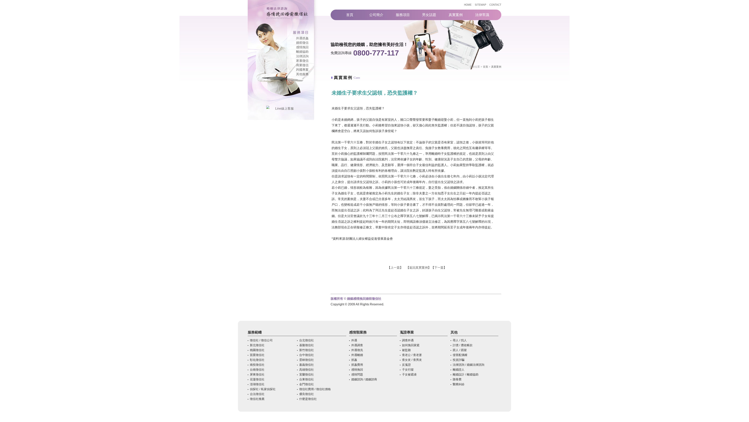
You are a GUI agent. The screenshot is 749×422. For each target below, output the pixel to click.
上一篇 (395, 267)
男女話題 (429, 15)
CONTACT (495, 4)
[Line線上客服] (283, 108)
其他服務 (302, 74)
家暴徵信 (302, 60)
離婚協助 (302, 51)
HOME (468, 4)
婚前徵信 (302, 42)
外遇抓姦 (302, 38)
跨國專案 (302, 69)
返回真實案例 (418, 267)
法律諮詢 (302, 56)
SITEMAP (480, 4)
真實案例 (456, 15)
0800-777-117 (376, 53)
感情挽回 (302, 47)
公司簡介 (376, 15)
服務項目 (403, 15)
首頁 (349, 15)
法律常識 (482, 15)
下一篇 (439, 267)
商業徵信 (302, 65)
